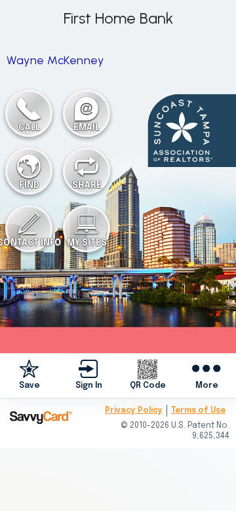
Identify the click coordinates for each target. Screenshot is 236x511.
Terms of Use (198, 411)
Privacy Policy (134, 411)
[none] (29, 375)
